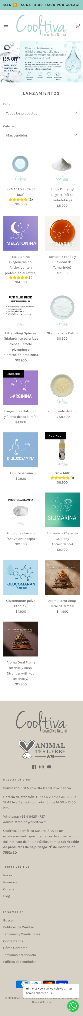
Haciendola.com (41, 1002)
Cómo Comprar (15, 948)
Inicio (7, 875)
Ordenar (8, 126)
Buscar (8, 920)
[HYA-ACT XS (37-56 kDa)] (20, 165)
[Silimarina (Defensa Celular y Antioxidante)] (62, 509)
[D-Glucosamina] (20, 449)
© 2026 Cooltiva (14, 997)
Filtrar (7, 104)
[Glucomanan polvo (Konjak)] (20, 577)
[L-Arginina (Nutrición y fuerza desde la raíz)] (20, 387)
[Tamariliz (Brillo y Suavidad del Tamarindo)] (62, 233)
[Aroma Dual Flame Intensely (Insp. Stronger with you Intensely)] (20, 639)
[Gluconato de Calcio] (62, 309)
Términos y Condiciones (21, 934)
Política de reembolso (19, 962)
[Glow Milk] (62, 449)
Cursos (8, 889)
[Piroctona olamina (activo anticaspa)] (20, 509)
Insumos (10, 882)
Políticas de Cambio (18, 927)
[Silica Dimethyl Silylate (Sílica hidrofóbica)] (62, 165)
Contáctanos (13, 941)
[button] (41, 113)
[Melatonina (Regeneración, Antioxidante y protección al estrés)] (20, 233)
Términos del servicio (19, 955)
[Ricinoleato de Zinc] (62, 387)
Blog (6, 896)
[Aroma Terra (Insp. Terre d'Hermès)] (62, 577)
